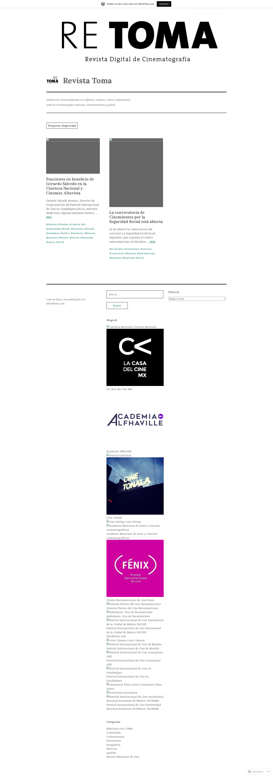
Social (61, 242)
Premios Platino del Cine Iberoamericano (132, 608)
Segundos (116, 257)
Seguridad (87, 237)
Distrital (125, 455)
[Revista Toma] (136, 38)
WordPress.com (116, 636)
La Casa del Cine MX (119, 389)
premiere (53, 237)
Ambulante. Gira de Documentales (128, 616)
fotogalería (113, 744)
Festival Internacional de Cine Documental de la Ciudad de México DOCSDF (133, 630)
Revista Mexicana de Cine (122, 756)
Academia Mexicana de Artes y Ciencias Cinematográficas (131, 536)
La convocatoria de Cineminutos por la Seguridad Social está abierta (136, 217)
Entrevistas (113, 740)
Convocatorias (115, 736)
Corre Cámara (135, 640)
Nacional (90, 233)
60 (112, 248)
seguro (51, 242)
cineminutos (132, 248)
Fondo (66, 228)
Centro (119, 248)
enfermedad (54, 228)
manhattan (53, 233)
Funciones (77, 228)
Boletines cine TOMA (119, 728)
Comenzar (164, 4)
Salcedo (75, 237)
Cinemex (63, 224)
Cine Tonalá (114, 517)
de (84, 224)
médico (66, 233)
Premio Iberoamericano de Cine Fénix (130, 600)
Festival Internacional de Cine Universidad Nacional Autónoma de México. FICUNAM (133, 707)
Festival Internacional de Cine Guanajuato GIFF (133, 662)
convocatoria (117, 253)
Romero (64, 237)
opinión (111, 753)
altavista (52, 224)
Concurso (147, 248)
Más (49, 217)
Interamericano (146, 253)
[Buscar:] (134, 294)
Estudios (131, 253)
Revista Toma (87, 80)
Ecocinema (130, 692)
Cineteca (75, 224)
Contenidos (113, 732)
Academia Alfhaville (119, 451)
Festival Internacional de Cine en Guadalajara (127, 678)
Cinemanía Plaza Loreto (134, 686)
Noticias (111, 748)
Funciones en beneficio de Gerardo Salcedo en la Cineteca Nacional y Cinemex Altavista (70, 186)
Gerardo (90, 228)
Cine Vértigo (133, 521)
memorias (77, 233)
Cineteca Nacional (144, 327)
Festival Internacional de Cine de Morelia (132, 648)
